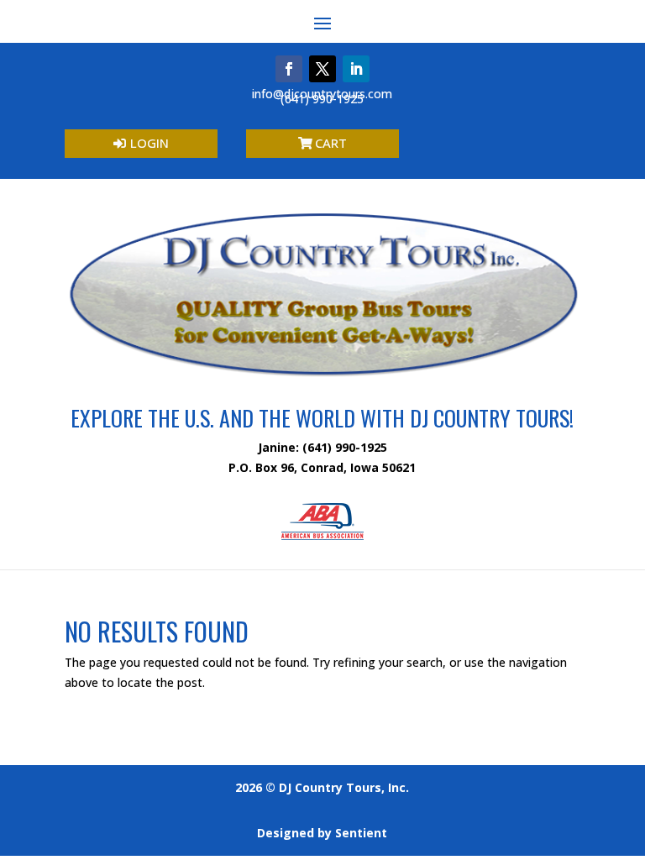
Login (149, 142)
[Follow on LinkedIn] (356, 68)
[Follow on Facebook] (288, 68)
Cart (331, 142)
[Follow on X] (322, 68)
